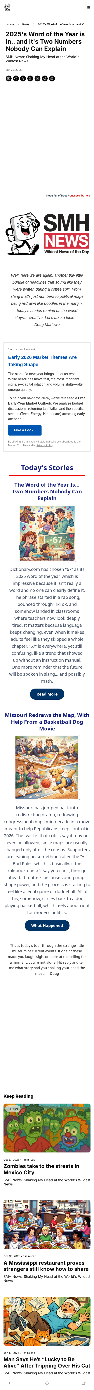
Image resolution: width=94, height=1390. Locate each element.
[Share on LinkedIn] (37, 78)
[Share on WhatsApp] (52, 78)
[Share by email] (9, 78)
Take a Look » (24, 430)
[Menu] (89, 7)
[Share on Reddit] (45, 78)
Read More (47, 694)
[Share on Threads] (30, 78)
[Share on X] (23, 78)
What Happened (47, 925)
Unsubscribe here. (80, 195)
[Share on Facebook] (16, 78)
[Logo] (7, 7)
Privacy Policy (45, 445)
